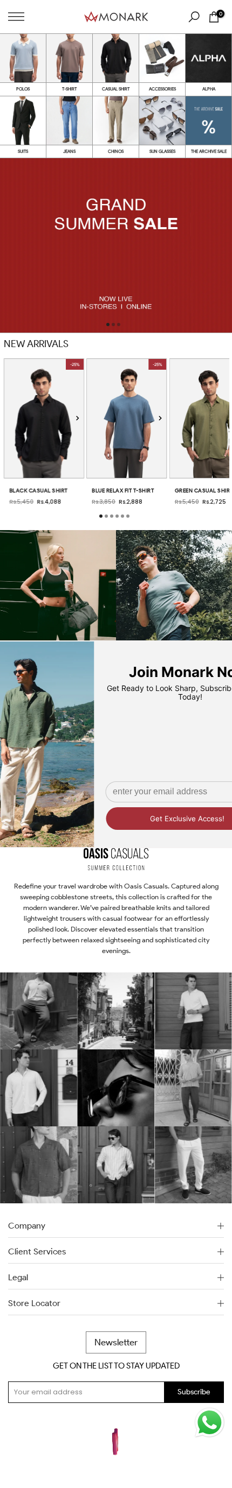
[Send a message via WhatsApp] (210, 1423)
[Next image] (77, 418)
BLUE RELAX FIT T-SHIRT (123, 490)
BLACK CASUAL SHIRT (38, 490)
